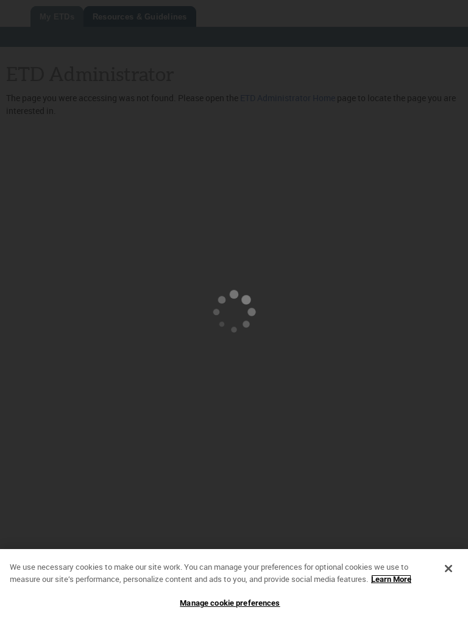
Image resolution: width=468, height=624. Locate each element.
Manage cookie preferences (230, 603)
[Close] (448, 568)
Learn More (391, 579)
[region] (234, 586)
